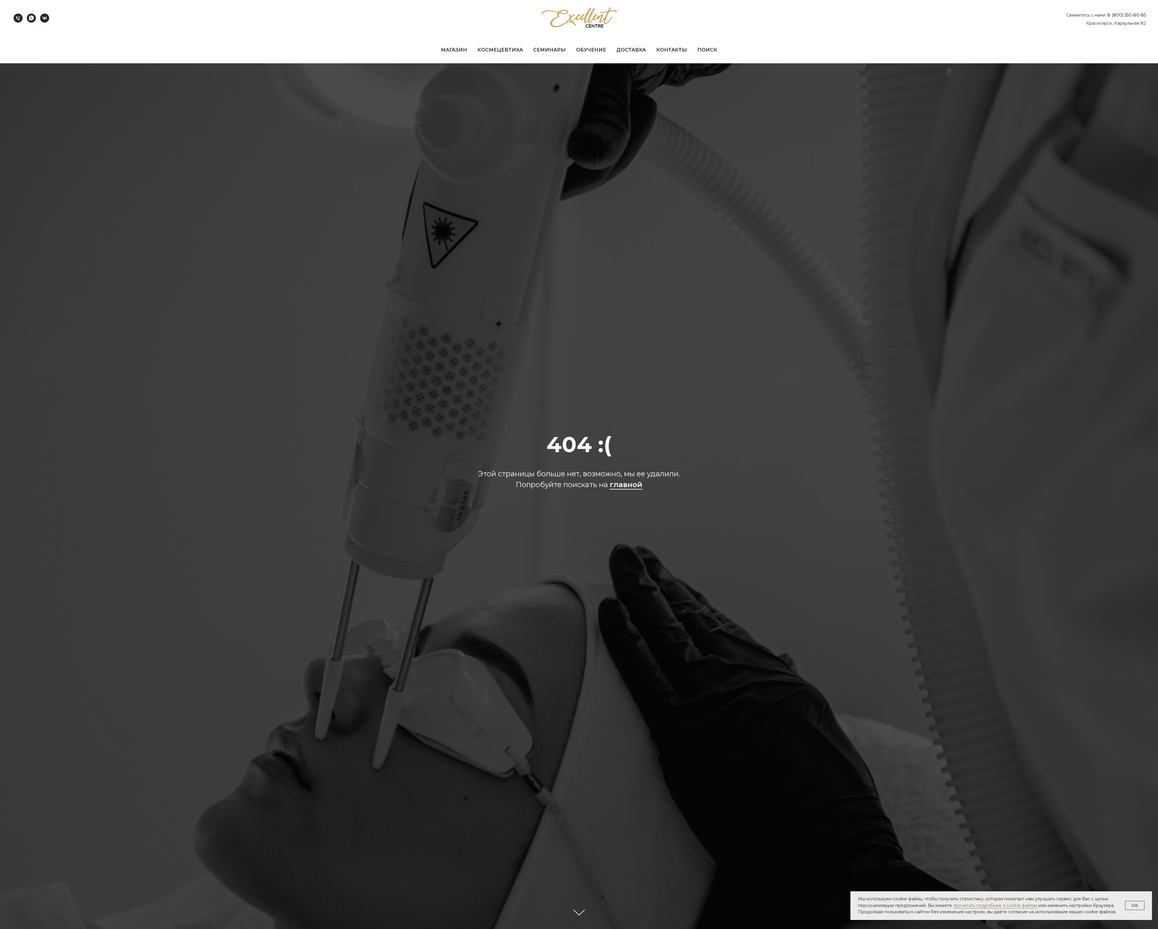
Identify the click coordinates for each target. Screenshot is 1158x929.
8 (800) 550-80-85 (1126, 15)
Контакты (671, 50)
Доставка (631, 50)
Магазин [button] (454, 50)
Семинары (549, 50)
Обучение (591, 50)
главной (626, 484)
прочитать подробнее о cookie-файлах (995, 905)
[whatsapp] (31, 18)
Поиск (707, 50)
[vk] (44, 18)
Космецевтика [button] (500, 50)
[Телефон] (18, 18)
